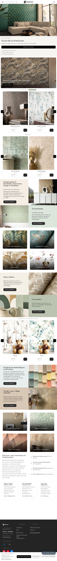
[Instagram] (4, 551)
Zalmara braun (15, 126)
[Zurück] (2, 111)
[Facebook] (11, 551)
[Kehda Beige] (41, 153)
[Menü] (2, 2)
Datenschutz (19, 532)
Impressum (19, 527)
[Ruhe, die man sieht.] (15, 422)
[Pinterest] (8, 551)
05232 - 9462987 (8, 531)
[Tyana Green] (15, 153)
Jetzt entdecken (7, 84)
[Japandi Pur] (15, 260)
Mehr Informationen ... (6, 559)
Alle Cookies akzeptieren (24, 556)
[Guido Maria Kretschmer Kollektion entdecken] (28, 20)
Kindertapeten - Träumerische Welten (28, 318)
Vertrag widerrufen (35, 532)
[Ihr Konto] (54, 2)
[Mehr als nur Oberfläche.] (42, 443)
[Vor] (54, 111)
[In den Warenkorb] (25, 130)
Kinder (15, 356)
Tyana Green (15, 171)
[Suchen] (16, 2)
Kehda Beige (42, 171)
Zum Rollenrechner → (28, 496)
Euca (41, 355)
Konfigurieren (36, 556)
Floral (15, 127)
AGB (17, 530)
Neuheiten (23, 89)
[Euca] (41, 337)
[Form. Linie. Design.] (15, 443)
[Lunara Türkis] (41, 108)
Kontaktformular (7, 537)
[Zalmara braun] (15, 108)
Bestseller (28, 134)
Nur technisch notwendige (48, 556)
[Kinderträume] (42, 260)
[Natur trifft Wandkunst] (15, 239)
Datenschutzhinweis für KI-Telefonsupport (21, 537)
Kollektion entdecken (28, 47)
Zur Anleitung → (45, 496)
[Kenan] (15, 337)
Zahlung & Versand (35, 527)
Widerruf (32, 530)
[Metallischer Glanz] (42, 239)
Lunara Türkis (41, 126)
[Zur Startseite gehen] (28, 1)
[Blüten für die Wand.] (42, 422)
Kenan (15, 355)
